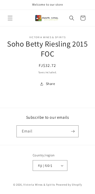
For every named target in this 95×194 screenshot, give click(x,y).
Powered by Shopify (69, 184)
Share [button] (50, 83)
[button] (10, 18)
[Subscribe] (72, 131)
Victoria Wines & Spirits (39, 184)
